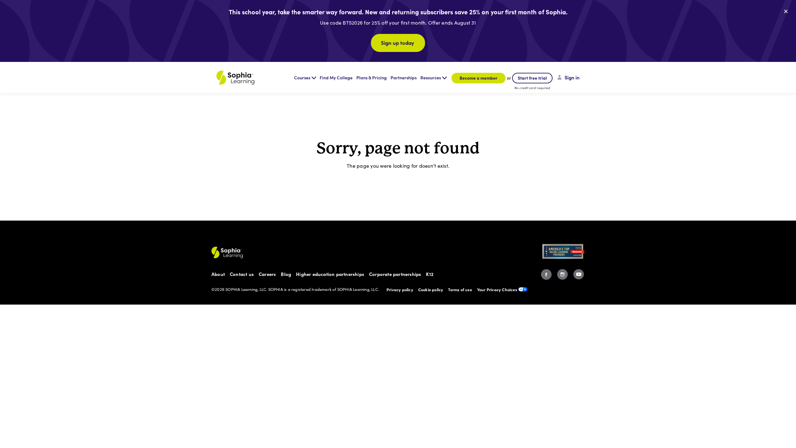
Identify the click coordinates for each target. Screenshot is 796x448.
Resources (430, 77)
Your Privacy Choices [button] (497, 289)
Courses (302, 77)
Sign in (572, 77)
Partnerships (404, 77)
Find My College (336, 77)
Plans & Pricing (371, 77)
